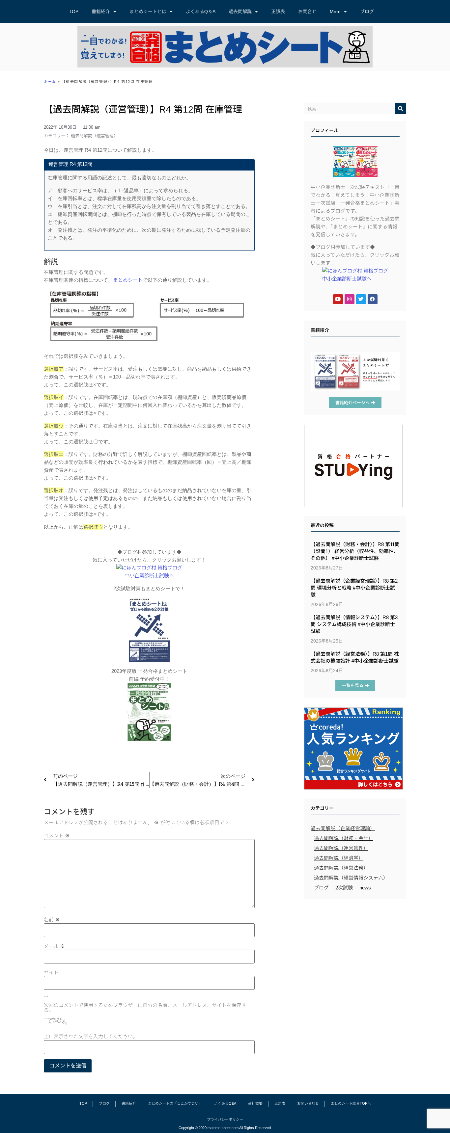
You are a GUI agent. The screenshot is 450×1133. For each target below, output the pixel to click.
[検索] (400, 108)
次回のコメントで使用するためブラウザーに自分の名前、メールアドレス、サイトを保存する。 (145, 1008)
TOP (73, 11)
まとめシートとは (147, 11)
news (365, 887)
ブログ (367, 11)
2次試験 (344, 887)
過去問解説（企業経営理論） (343, 828)
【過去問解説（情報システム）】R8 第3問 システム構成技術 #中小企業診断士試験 (354, 624)
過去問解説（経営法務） (341, 868)
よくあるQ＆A (200, 11)
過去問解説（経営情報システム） (351, 878)
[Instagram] (349, 299)
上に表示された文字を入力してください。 (91, 1036)
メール (54, 946)
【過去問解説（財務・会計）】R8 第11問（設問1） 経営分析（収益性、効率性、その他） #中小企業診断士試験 (355, 551)
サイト (51, 972)
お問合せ (307, 11)
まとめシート (128, 280)
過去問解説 (240, 11)
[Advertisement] (355, 950)
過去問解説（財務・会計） (343, 838)
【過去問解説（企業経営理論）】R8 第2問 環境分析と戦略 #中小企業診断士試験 (354, 587)
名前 (52, 919)
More (335, 11)
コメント (57, 835)
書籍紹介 (101, 11)
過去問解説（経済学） (338, 858)
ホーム (50, 82)
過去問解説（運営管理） (94, 135)
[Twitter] (361, 299)
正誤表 (278, 11)
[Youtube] (338, 299)
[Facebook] (373, 299)
